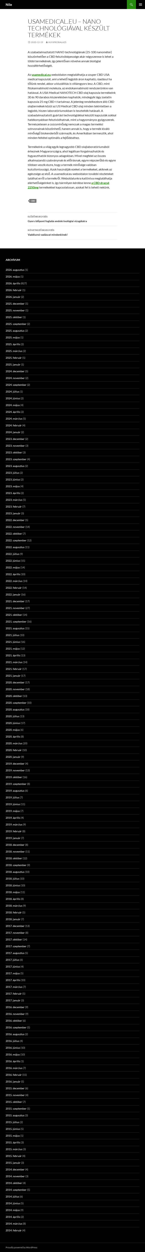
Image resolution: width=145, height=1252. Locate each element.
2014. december (15, 1169)
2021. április (13, 655)
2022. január (13, 594)
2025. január (13, 364)
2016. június (13, 1047)
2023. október (14, 452)
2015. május (13, 1135)
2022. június (13, 560)
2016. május (13, 1054)
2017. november (15, 932)
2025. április (13, 344)
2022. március (14, 581)
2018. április (13, 898)
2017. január (13, 1000)
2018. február (14, 912)
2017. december (15, 925)
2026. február (14, 290)
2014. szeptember (16, 1189)
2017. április (13, 980)
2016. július (12, 1040)
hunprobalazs (57, 42)
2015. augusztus (15, 1115)
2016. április (13, 1061)
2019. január (13, 838)
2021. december (15, 601)
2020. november (15, 689)
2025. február (14, 357)
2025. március (14, 351)
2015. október (14, 1101)
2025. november (15, 310)
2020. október (14, 695)
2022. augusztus (15, 547)
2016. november (15, 1013)
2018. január (13, 919)
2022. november (15, 526)
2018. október (14, 858)
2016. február (14, 1074)
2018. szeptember (16, 865)
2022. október (14, 533)
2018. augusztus (15, 871)
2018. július (12, 878)
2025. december (15, 303)
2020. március (14, 743)
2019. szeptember (16, 783)
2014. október (14, 1183)
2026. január (13, 296)
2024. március (14, 418)
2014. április (13, 1216)
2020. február (14, 750)
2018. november (15, 851)
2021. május (13, 648)
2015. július (12, 1122)
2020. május (13, 729)
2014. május (13, 1210)
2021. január (13, 675)
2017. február (14, 993)
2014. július (12, 1196)
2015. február (14, 1155)
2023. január (13, 513)
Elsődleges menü (140, 4)
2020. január (13, 756)
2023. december (15, 438)
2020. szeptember (16, 702)
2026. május (13, 276)
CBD (33, 201)
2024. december (15, 371)
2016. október (14, 1020)
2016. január (13, 1081)
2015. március (14, 1149)
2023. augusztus (15, 466)
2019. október (14, 777)
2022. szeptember (16, 540)
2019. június (13, 804)
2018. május (13, 892)
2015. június (13, 1128)
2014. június (13, 1203)
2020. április (13, 736)
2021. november (15, 608)
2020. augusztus (15, 709)
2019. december (15, 763)
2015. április (13, 1142)
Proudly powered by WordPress (21, 1247)
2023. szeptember (16, 459)
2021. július (12, 635)
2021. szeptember (16, 621)
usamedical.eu (41, 74)
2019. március (14, 824)
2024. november (15, 378)
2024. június (13, 398)
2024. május (13, 405)
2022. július (12, 553)
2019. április (13, 817)
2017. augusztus (15, 953)
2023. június (13, 479)
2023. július (12, 472)
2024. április (13, 411)
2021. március (14, 662)
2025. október (14, 317)
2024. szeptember (16, 384)
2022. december (15, 520)
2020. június (13, 723)
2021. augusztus (15, 628)
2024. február (14, 425)
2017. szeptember (16, 946)
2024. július (12, 391)
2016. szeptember (16, 1027)
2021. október (14, 614)
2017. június (13, 966)
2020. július (12, 716)
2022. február (14, 587)
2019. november (15, 770)
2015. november (15, 1095)
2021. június (13, 641)
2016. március (14, 1068)
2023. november (15, 445)
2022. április (13, 574)
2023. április (13, 493)
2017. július (12, 959)
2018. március (14, 905)
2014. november (15, 1176)
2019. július (12, 797)
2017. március (14, 986)
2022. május (13, 567)
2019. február (14, 831)
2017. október (14, 939)
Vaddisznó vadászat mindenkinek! (48, 232)
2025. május (13, 337)
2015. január (13, 1162)
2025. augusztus (15, 330)
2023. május (13, 486)
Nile (9, 4)
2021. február (14, 668)
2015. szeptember (16, 1108)
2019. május (13, 810)
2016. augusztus (15, 1034)
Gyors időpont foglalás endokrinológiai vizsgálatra (57, 219)
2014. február (14, 1230)
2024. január (13, 432)
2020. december (15, 682)
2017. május (13, 973)
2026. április (13, 283)
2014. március (14, 1223)
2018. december (15, 844)
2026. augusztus (15, 269)
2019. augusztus (15, 790)
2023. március (14, 499)
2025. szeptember (16, 323)
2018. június (13, 885)
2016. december (15, 1007)
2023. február (14, 506)
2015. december (15, 1088)
